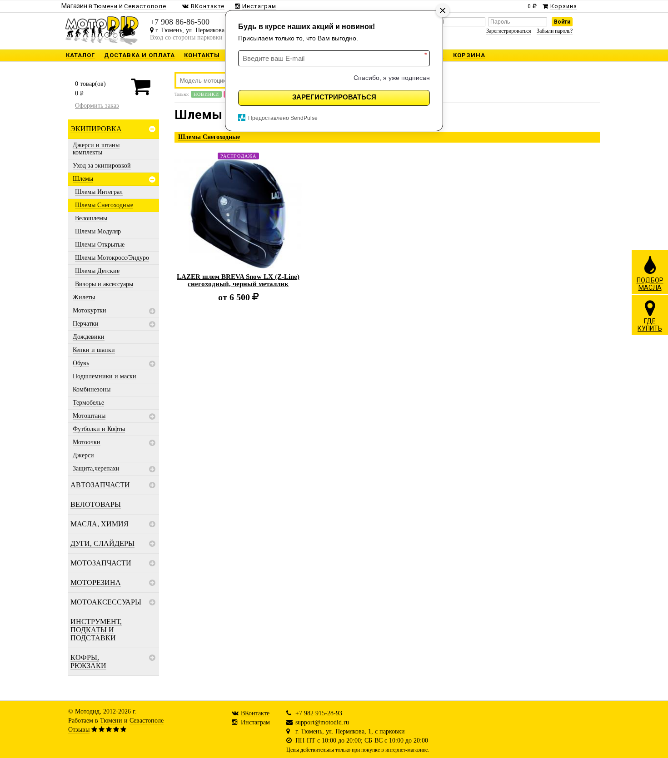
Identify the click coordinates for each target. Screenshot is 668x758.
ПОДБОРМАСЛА (650, 284)
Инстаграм (255, 722)
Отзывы (79, 729)
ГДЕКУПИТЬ (650, 324)
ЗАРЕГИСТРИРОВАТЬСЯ (334, 97)
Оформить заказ (97, 105)
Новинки (206, 94)
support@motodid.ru (322, 722)
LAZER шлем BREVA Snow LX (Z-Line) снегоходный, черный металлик (238, 280)
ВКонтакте (255, 713)
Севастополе (147, 720)
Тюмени (111, 720)
